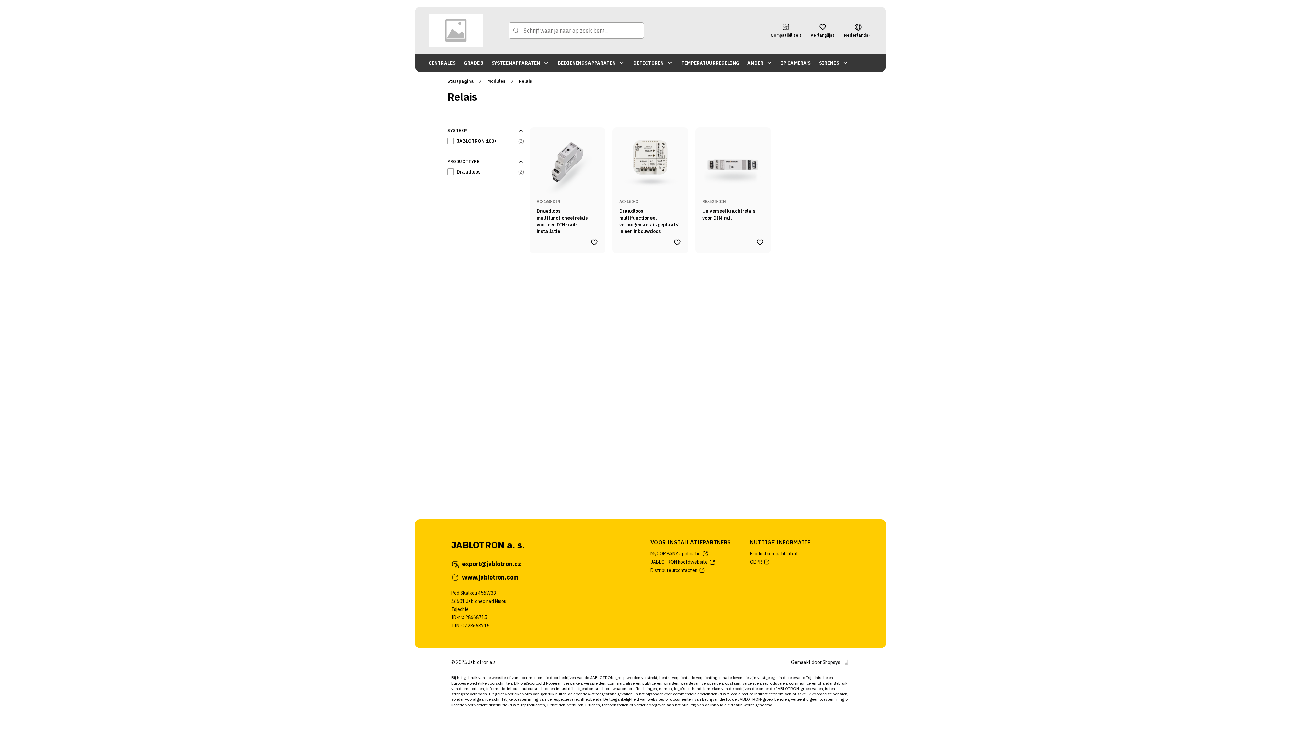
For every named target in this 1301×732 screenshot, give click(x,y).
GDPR (756, 562)
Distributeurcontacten (673, 570)
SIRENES (829, 63)
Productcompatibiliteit (774, 554)
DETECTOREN (648, 63)
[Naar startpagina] (456, 30)
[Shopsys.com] (846, 662)
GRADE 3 (473, 63)
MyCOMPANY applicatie (675, 554)
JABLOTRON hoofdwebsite (679, 562)
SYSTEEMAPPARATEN (516, 63)
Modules (496, 81)
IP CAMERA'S (796, 63)
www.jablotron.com (490, 577)
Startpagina (460, 81)
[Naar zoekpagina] (516, 30)
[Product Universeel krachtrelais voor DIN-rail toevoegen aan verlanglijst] (760, 242)
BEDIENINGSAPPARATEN (587, 63)
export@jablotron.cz (491, 564)
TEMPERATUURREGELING (710, 63)
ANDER (755, 63)
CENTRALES (442, 63)
